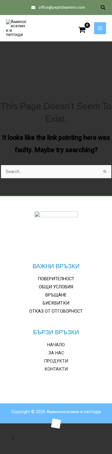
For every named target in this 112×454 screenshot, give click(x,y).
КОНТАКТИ (56, 369)
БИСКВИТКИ (56, 303)
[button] (103, 7)
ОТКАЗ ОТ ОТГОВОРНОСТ (56, 311)
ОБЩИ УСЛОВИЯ (56, 287)
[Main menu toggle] (100, 28)
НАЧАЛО (56, 344)
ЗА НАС (56, 353)
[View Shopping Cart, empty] (82, 30)
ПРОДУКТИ (56, 361)
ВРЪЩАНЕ (56, 295)
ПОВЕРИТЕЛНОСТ (56, 278)
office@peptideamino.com (61, 7)
